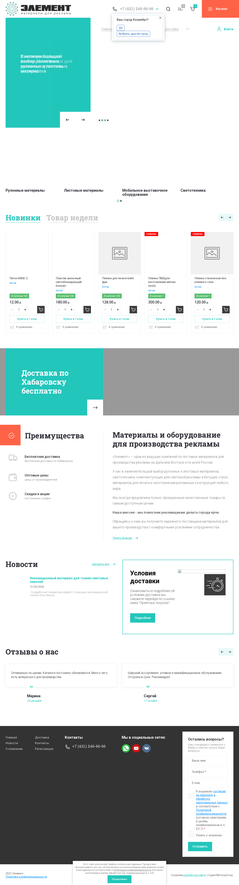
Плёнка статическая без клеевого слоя (210, 280)
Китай (13, 283)
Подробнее (143, 618)
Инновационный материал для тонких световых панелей (69, 580)
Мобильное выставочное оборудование (144, 192)
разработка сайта (195, 875)
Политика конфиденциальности (26, 876)
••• (187, 29)
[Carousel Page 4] (107, 120)
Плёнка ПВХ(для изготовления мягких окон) (162, 282)
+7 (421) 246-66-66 (136, 8)
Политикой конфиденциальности (211, 812)
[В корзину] (41, 309)
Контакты (42, 743)
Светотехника (193, 190)
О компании (14, 749)
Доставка (172, 29)
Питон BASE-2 (19, 278)
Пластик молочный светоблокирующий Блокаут (69, 282)
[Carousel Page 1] (99, 120)
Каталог (222, 9)
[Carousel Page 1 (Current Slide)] (118, 201)
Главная (107, 29)
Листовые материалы (83, 190)
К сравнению (24, 326)
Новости (12, 743)
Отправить (200, 846)
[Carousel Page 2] (102, 120)
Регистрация (44, 749)
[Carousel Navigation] (75, 120)
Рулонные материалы (25, 190)
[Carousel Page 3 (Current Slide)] (105, 120)
